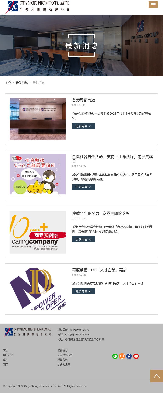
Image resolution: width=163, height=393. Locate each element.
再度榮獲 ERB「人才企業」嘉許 (99, 269)
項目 (5, 364)
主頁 (8, 82)
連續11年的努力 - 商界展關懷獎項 (100, 213)
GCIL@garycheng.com (77, 334)
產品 (5, 359)
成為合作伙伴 (65, 355)
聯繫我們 (63, 359)
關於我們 (8, 355)
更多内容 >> (84, 126)
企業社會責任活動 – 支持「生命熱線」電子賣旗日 (112, 158)
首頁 (5, 350)
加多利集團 (64, 364)
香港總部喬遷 (83, 99)
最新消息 (22, 82)
